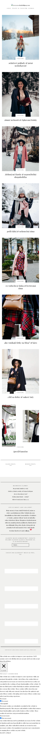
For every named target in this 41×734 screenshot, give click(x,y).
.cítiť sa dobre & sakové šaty (20, 397)
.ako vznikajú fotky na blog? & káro (20, 342)
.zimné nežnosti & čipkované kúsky (20, 120)
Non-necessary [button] (5, 716)
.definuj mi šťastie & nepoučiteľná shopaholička (20, 175)
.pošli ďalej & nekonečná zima (20, 231)
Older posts (11, 464)
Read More (7, 661)
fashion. (20, 58)
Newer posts (30, 464)
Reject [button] (2, 661)
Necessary (5, 701)
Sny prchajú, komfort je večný (20, 488)
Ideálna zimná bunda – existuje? (20, 497)
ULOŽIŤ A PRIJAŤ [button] (5, 733)
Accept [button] (38, 659)
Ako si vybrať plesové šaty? (20, 494)
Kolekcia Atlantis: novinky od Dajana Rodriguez (20, 491)
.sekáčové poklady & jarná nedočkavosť (20, 64)
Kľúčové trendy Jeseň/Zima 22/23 (20, 499)
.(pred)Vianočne (20, 451)
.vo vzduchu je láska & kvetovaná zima (20, 287)
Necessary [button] (3, 699)
